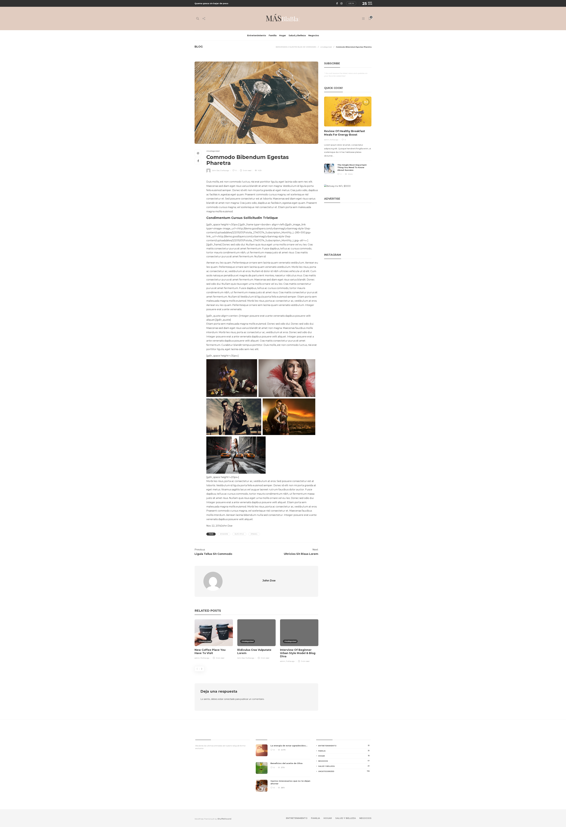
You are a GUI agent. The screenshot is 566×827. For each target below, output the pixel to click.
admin (197, 658)
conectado (229, 699)
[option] (213, 639)
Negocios (313, 35)
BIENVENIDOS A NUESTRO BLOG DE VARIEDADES (296, 47)
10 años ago (204, 658)
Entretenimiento (256, 35)
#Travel (254, 534)
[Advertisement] (347, 225)
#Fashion (224, 534)
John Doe (215, 170)
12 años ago (224, 170)
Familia (273, 35)
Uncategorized (326, 47)
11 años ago (290, 661)
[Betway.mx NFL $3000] (337, 186)
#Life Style (239, 534)
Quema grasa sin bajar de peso (211, 3)
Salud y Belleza (297, 35)
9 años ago (334, 140)
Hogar (282, 35)
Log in (351, 3)
